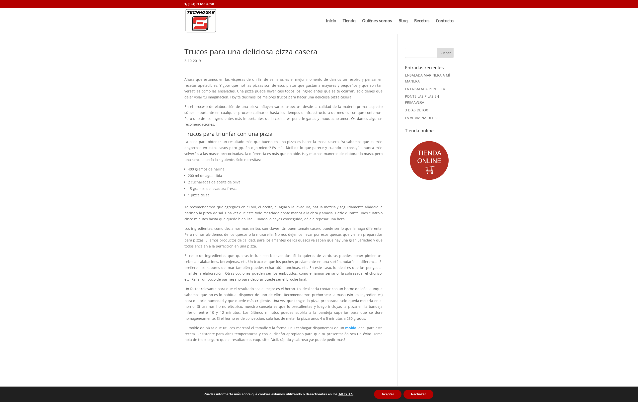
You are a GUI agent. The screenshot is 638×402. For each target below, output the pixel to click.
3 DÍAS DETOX (416, 110)
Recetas (421, 21)
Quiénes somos (377, 21)
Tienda (349, 21)
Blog (403, 21)
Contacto (445, 21)
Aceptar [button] (388, 394)
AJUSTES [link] (345, 394)
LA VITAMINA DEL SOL (423, 117)
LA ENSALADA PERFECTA (425, 88)
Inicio (331, 21)
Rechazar (418, 394)
